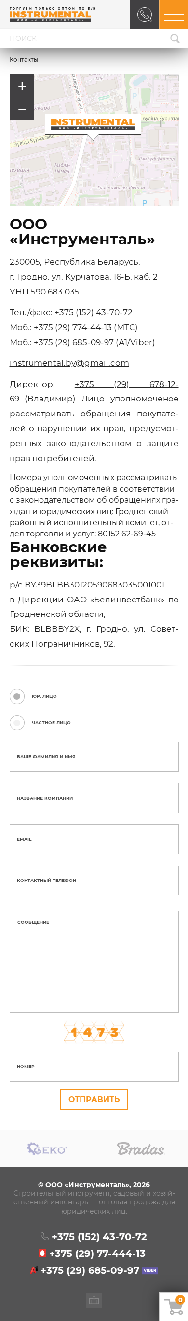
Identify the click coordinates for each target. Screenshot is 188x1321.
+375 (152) (99, 1237)
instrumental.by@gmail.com (69, 363)
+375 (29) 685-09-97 (74, 342)
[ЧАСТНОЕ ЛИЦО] (19, 722)
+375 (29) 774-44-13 (73, 327)
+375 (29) (97, 1254)
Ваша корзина (180, 1300)
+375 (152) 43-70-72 (93, 312)
